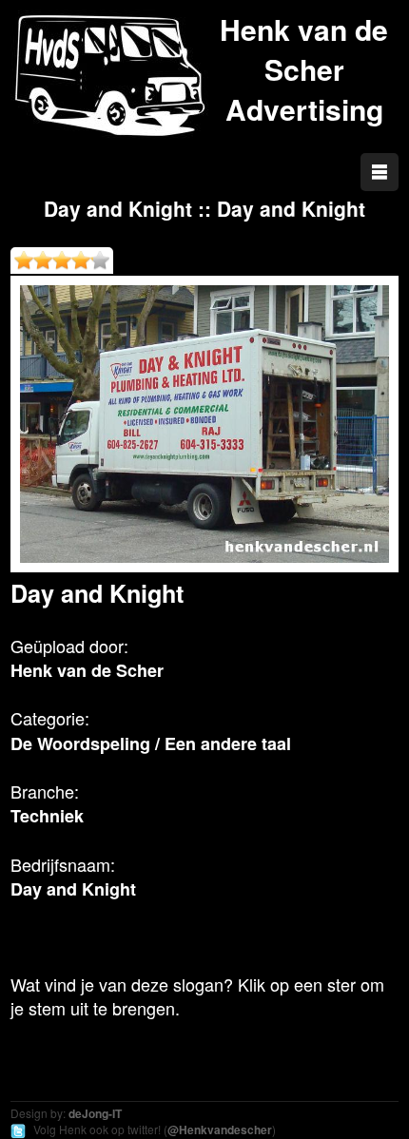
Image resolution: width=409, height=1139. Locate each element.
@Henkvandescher (219, 1129)
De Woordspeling (80, 743)
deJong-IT (95, 1113)
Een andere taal (228, 743)
